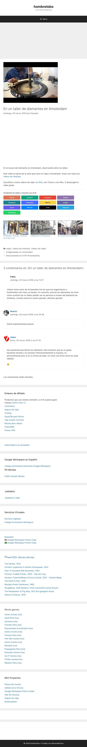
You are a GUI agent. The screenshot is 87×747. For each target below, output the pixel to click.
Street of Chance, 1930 (15, 595)
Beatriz (13, 311)
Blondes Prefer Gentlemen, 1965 (19, 584)
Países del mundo (13, 684)
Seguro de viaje (12, 410)
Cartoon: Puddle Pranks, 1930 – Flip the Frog (25, 574)
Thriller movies (11, 659)
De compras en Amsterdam (68, 236)
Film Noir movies (12, 639)
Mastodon (9, 537)
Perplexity (11, 202)
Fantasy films (11, 635)
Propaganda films (13, 649)
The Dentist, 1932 (13, 564)
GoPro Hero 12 (18, 403)
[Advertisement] (43, 39)
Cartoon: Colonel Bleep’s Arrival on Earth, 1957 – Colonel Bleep (33, 577)
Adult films (9, 618)
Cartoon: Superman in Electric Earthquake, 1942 (26, 567)
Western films (11, 663)
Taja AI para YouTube (14, 420)
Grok (47, 207)
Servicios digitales (13, 519)
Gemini (65, 197)
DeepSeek (29, 202)
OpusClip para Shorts (14, 416)
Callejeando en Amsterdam (40, 236)
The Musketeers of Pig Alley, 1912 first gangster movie (29, 591)
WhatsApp (12, 212)
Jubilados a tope (12, 498)
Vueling (8, 413)
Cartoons (9, 621)
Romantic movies (12, 652)
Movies (30, 557)
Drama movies (11, 632)
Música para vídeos (13, 423)
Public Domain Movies (15, 476)
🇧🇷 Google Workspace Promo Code (20, 543)
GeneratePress (57, 743)
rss (20, 614)
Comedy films (11, 625)
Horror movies (11, 642)
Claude (11, 197)
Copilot (65, 202)
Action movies (11, 614)
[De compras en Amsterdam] (70, 228)
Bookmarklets (11, 702)
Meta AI (30, 207)
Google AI (47, 197)
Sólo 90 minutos (12, 695)
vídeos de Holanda (12, 176)
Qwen (12, 207)
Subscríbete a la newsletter (17, 445)
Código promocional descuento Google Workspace (27, 466)
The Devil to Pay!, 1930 (15, 581)
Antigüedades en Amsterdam (19, 252)
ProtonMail (9, 427)
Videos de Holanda (21, 248)
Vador (13, 337)
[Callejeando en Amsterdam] (43, 228)
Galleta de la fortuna (14, 688)
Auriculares (10, 406)
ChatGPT (30, 197)
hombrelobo (43, 7)
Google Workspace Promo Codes (19, 691)
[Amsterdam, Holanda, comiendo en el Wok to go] (15, 228)
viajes (8, 248)
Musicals (8, 645)
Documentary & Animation (16, 628)
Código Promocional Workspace (19, 522)
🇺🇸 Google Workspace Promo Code (20, 540)
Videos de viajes (38, 248)
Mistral (47, 202)
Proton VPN (10, 430)
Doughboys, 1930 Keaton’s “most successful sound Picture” (32, 588)
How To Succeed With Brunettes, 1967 (22, 571)
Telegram (65, 207)
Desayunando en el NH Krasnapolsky (23, 255)
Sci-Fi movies (11, 656)
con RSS (38, 182)
